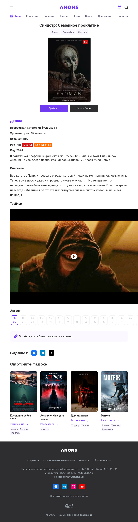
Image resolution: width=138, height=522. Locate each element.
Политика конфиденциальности (69, 496)
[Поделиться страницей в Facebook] (34, 353)
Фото (77, 16)
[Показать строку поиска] (126, 7)
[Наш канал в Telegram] (64, 486)
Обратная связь (102, 460)
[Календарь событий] (119, 7)
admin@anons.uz (73, 477)
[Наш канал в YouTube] (82, 486)
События (49, 16)
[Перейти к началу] (69, 7)
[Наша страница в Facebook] (56, 486)
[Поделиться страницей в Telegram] (42, 353)
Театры (64, 16)
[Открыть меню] (12, 7)
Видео (89, 16)
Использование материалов (59, 460)
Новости (122, 16)
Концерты (32, 16)
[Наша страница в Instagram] (73, 486)
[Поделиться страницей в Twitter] (51, 353)
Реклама (84, 460)
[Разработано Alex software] (69, 505)
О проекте (33, 460)
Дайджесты (105, 16)
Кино (17, 16)
